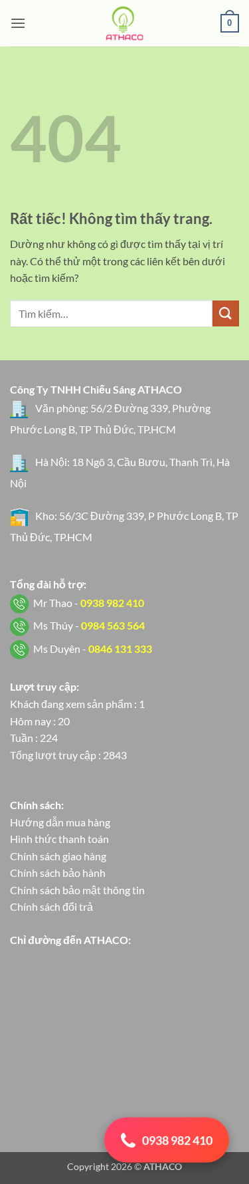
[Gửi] (225, 313)
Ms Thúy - (89, 625)
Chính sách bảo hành (58, 872)
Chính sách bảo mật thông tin (77, 890)
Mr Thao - (88, 602)
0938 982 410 (177, 1140)
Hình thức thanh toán (59, 838)
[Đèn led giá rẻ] (124, 23)
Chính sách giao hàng (58, 856)
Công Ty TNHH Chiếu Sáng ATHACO (96, 389)
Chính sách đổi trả (51, 906)
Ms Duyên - (92, 648)
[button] (18, 23)
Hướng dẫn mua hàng (60, 822)
